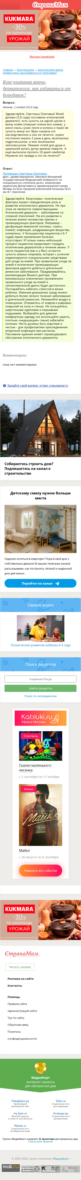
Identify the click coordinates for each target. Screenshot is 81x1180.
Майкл (24, 850)
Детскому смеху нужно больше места (40, 496)
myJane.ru (20, 1113)
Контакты (15, 986)
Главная (8, 69)
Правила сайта (17, 1004)
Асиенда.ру (60, 1113)
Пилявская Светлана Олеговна (25, 173)
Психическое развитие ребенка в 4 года (40, 645)
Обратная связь (18, 1025)
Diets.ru (61, 1101)
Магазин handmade (42, 56)
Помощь (14, 997)
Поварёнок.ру (20, 1101)
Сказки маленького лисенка (35, 767)
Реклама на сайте (21, 979)
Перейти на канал (37, 583)
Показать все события (40, 870)
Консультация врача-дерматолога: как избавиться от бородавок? (33, 71)
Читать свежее (20, 967)
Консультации (25, 69)
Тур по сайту (16, 1018)
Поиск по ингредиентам (40, 696)
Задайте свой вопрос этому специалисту (37, 385)
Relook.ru (20, 1125)
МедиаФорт (40, 1078)
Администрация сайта (22, 1011)
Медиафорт (60, 1158)
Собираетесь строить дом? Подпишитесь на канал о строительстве (29, 468)
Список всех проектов (40, 1141)
